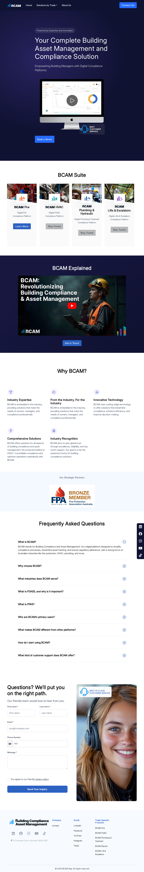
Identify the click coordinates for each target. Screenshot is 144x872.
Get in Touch (72, 343)
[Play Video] (72, 306)
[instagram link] (140, 541)
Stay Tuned (54, 226)
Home (29, 5)
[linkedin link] (140, 527)
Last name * (45, 706)
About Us (66, 5)
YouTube (77, 835)
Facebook (78, 830)
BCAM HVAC (101, 833)
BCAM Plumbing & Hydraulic (103, 839)
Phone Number (14, 737)
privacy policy (42, 779)
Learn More (21, 226)
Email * (10, 722)
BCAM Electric (101, 846)
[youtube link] (140, 548)
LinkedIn (77, 825)
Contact (55, 825)
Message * (12, 752)
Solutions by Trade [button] (46, 5)
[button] (10, 743)
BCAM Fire (100, 828)
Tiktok (76, 845)
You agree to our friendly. (30, 779)
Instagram (78, 840)
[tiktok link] (140, 555)
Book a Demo (44, 139)
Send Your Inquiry (37, 789)
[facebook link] (140, 534)
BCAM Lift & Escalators (100, 852)
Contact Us (128, 5)
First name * (12, 706)
